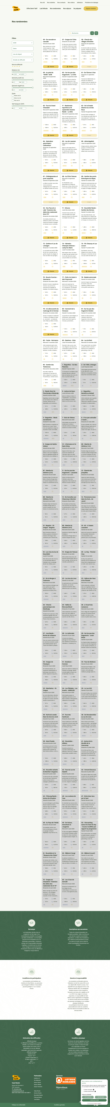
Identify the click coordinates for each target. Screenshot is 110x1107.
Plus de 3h (17, 100)
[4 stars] (18, 66)
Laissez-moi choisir (94, 1100)
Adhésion (80, 2)
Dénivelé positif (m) (18, 78)
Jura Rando (37, 1099)
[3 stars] (16, 66)
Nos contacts (61, 2)
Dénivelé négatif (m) (18, 86)
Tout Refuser (101, 1097)
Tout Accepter (87, 1097)
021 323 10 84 (17, 1089)
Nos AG (42, 2)
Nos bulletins (51, 2)
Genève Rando (38, 1093)
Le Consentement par (94, 1103)
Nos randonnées (55, 9)
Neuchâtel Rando (38, 1095)
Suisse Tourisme (38, 1086)
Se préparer (77, 9)
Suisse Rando (37, 1082)
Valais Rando (37, 1091)
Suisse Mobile (37, 1084)
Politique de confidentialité (18, 1105)
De (12, 74)
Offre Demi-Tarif (32, 9)
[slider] (12, 72)
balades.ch (37, 1078)
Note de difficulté (17, 65)
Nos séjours (67, 9)
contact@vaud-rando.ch (18, 1091)
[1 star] (13, 66)
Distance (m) (16, 70)
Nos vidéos (71, 2)
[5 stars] (19, 66)
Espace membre (91, 8)
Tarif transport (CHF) (18, 104)
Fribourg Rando (38, 1097)
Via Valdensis (37, 1080)
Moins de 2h (17, 95)
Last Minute (44, 9)
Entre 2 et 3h (17, 98)
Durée (13, 93)
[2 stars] (14, 66)
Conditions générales (59, 1105)
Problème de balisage (91, 2)
